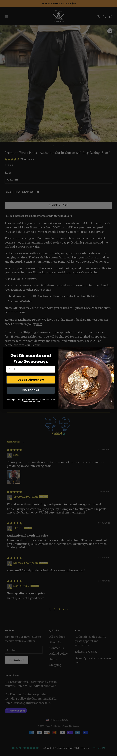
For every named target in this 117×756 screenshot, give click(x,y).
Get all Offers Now (31, 380)
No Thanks (30, 390)
